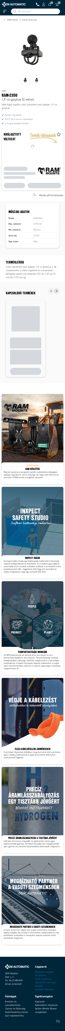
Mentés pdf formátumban (51, 195)
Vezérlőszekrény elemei (16, 1012)
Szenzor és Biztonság (15, 1008)
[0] (49, 4)
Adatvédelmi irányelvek (46, 1005)
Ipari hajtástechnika (14, 1015)
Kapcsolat (39, 1001)
